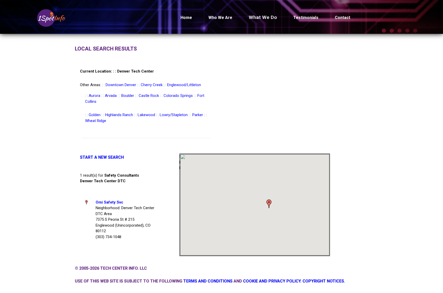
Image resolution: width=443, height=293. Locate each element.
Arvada (111, 95)
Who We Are (220, 17)
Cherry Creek (152, 85)
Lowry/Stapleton (174, 115)
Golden (94, 115)
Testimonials (305, 17)
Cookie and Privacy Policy (271, 281)
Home (186, 17)
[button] (268, 203)
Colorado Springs (178, 95)
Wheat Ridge (95, 120)
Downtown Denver (121, 85)
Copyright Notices (323, 281)
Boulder (127, 95)
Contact (342, 17)
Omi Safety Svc (109, 202)
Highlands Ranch (119, 115)
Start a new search (102, 157)
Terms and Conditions (208, 281)
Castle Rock (149, 95)
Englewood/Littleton (184, 85)
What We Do (263, 17)
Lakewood (146, 115)
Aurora (94, 95)
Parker (197, 115)
